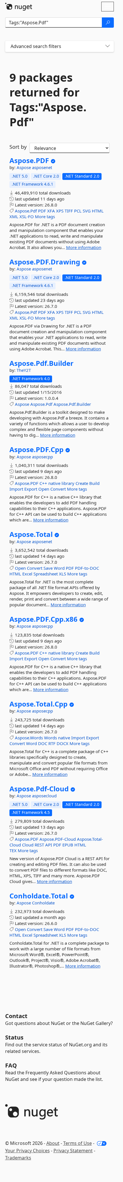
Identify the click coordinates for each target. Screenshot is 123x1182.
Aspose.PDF (29, 160)
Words (50, 737)
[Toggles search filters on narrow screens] (107, 46)
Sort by (18, 146)
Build (94, 483)
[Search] (108, 22)
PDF (42, 211)
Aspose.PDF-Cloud (57, 839)
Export (30, 489)
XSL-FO (26, 216)
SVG (87, 211)
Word (59, 568)
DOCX (62, 743)
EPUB (67, 845)
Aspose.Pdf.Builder (41, 363)
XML (13, 216)
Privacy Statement (73, 1150)
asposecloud (44, 795)
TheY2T (24, 370)
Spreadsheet (45, 574)
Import (16, 489)
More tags (45, 216)
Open (43, 489)
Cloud (27, 845)
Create (82, 483)
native (54, 483)
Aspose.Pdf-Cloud (39, 789)
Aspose (24, 167)
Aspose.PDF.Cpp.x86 (43, 619)
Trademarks (18, 1158)
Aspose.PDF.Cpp (36, 449)
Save (48, 568)
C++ (43, 483)
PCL (78, 211)
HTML (98, 211)
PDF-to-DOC (87, 568)
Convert (58, 489)
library (67, 483)
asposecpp (42, 456)
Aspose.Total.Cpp (38, 704)
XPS (60, 211)
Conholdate (43, 903)
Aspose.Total (31, 534)
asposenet (42, 167)
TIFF (69, 211)
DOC (42, 743)
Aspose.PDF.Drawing (44, 262)
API (48, 845)
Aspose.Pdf (26, 211)
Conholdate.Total (38, 896)
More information (83, 247)
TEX (13, 850)
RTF (51, 743)
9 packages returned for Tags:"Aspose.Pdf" (47, 99)
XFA (51, 211)
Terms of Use (77, 1143)
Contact (16, 1016)
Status (14, 1037)
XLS (62, 574)
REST (39, 845)
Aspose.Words (29, 737)
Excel (27, 574)
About (52, 1143)
